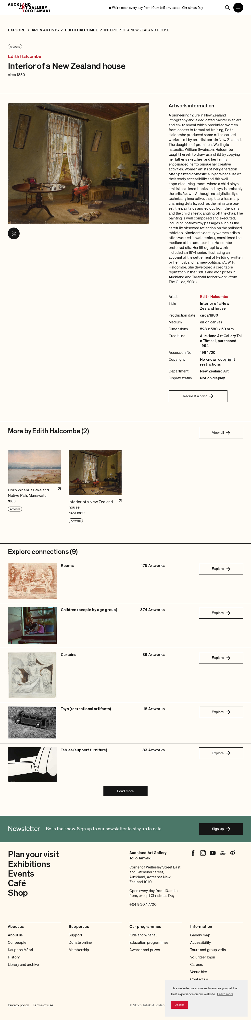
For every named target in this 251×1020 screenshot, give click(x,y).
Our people (17, 942)
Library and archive (23, 964)
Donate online (80, 942)
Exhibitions (29, 864)
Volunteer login (202, 957)
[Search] (227, 8)
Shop (18, 893)
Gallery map (200, 935)
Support (75, 935)
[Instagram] (203, 853)
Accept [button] (179, 1005)
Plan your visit (33, 854)
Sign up (218, 828)
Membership (79, 950)
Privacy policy (18, 1005)
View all (218, 432)
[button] (34, 487)
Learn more (225, 994)
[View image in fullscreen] (14, 233)
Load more (125, 791)
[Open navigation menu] (238, 8)
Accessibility (200, 942)
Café (17, 883)
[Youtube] (213, 853)
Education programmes (148, 942)
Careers (196, 964)
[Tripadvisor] (223, 853)
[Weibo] (232, 853)
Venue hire (198, 972)
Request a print (195, 396)
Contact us (199, 979)
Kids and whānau (143, 935)
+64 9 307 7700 (143, 904)
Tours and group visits (208, 950)
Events (21, 874)
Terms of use (43, 1005)
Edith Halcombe (24, 56)
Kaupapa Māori (20, 950)
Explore (218, 568)
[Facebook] (193, 853)
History (14, 957)
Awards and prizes (144, 950)
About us (15, 935)
